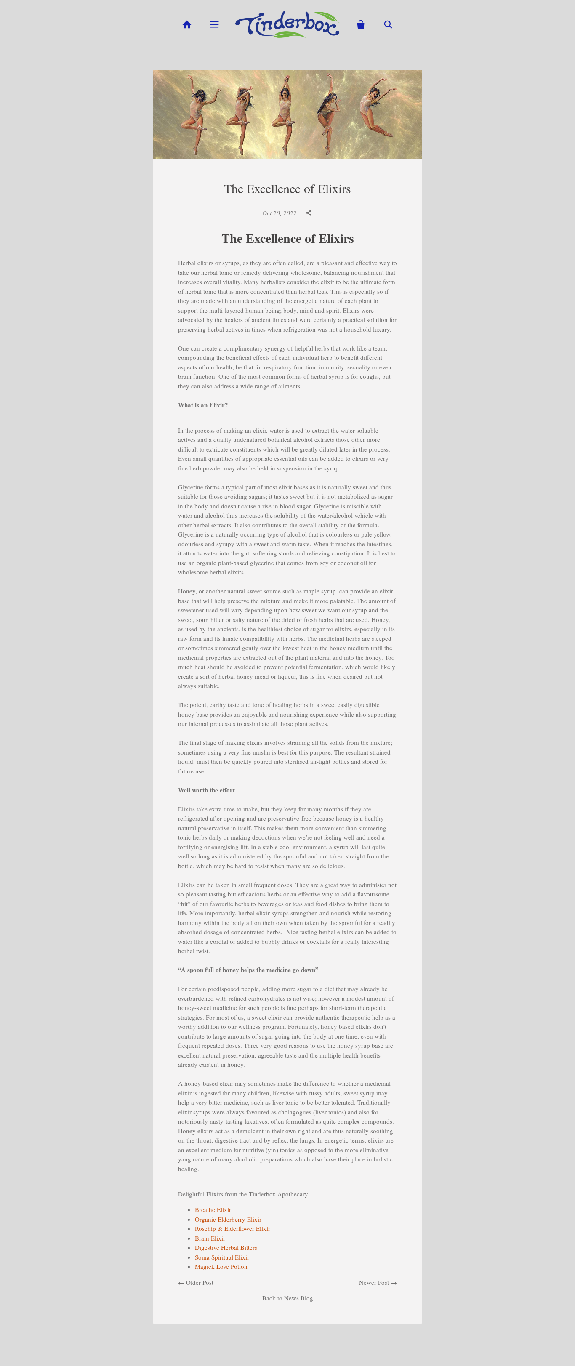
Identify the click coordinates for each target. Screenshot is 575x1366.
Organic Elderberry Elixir (228, 1219)
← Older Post (195, 1282)
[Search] (388, 24)
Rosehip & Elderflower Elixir (232, 1228)
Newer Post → (378, 1282)
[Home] (186, 24)
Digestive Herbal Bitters (226, 1247)
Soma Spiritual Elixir (222, 1257)
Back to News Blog (287, 1298)
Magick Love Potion (221, 1266)
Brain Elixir (210, 1238)
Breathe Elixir (214, 1209)
